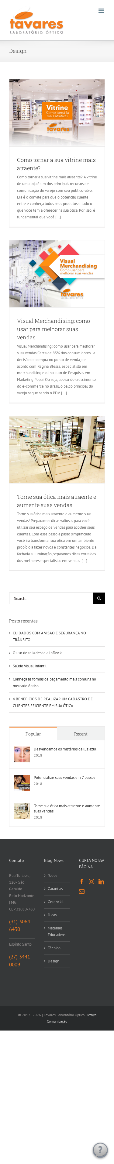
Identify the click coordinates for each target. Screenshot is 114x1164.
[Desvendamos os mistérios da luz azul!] (22, 749)
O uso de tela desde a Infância (37, 652)
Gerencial (56, 901)
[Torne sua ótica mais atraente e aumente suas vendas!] (22, 806)
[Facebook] (82, 881)
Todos (52, 875)
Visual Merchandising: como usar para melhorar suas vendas (53, 329)
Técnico (54, 948)
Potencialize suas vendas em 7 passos (64, 777)
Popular (33, 734)
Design (53, 961)
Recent (81, 734)
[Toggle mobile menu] (101, 11)
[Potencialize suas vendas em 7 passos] (22, 778)
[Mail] (82, 891)
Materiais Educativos (56, 931)
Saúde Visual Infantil (30, 666)
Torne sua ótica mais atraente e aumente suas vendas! (67, 808)
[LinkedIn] (101, 881)
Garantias (55, 888)
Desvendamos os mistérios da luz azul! (66, 749)
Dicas (52, 915)
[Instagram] (91, 881)
